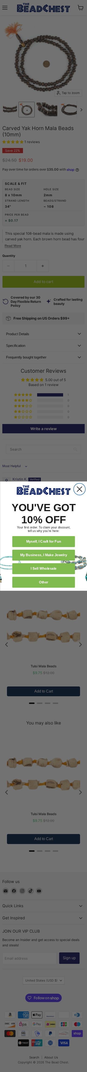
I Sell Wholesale (44, 568)
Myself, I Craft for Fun (43, 541)
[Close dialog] (79, 489)
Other (43, 582)
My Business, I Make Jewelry (43, 555)
